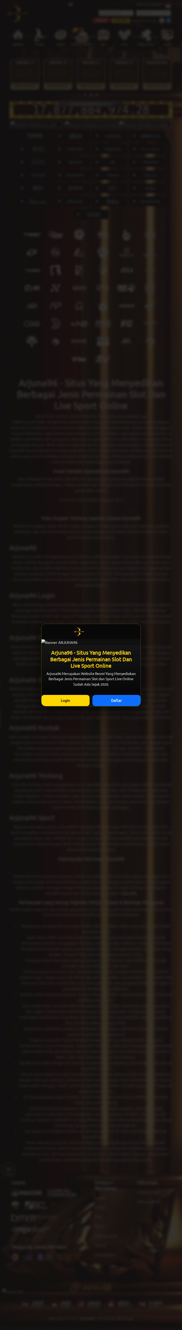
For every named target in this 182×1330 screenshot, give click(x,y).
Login (65, 700)
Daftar (116, 700)
